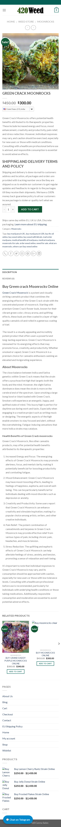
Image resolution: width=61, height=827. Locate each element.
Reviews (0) (8, 278)
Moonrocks (45, 21)
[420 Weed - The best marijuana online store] (30, 10)
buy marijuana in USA (35, 233)
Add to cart (30, 209)
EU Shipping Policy (12, 726)
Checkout (7, 714)
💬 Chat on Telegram (18, 819)
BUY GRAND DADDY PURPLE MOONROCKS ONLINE (15, 661)
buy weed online (15, 237)
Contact (6, 720)
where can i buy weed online (25, 246)
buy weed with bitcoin (32, 237)
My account (8, 738)
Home (11, 21)
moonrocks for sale (10, 243)
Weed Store (26, 21)
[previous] (2, 650)
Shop (5, 744)
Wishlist (6, 750)
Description (9, 272)
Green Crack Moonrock (15, 292)
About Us (7, 696)
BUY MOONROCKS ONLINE (45, 654)
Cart (4, 708)
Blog (5, 702)
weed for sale (42, 243)
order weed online (28, 243)
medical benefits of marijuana (25, 240)
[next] (58, 650)
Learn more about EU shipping (31, 224)
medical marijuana (46, 240)
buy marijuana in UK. (16, 233)
